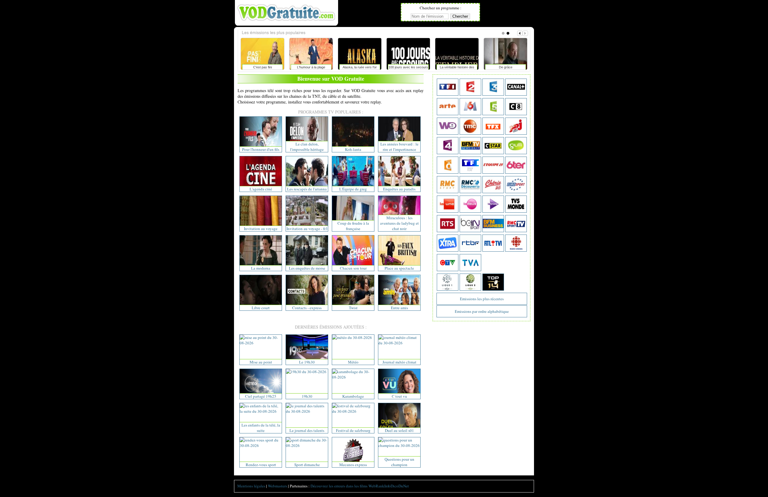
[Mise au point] (261, 343)
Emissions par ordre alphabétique (482, 311)
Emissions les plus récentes (482, 298)
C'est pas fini (262, 67)
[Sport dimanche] (307, 445)
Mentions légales (251, 486)
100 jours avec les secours (408, 67)
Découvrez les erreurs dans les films (339, 486)
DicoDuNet (400, 486)
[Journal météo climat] (399, 343)
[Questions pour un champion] (399, 445)
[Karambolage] (353, 377)
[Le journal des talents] (307, 411)
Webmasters (277, 486)
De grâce (505, 67)
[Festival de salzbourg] (353, 411)
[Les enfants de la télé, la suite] (261, 411)
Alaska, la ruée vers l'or (360, 67)
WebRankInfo (379, 486)
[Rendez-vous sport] (261, 445)
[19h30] (306, 371)
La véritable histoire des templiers (457, 68)
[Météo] (352, 337)
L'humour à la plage (311, 67)
